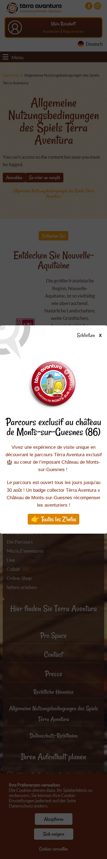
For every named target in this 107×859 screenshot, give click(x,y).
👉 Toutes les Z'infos (53, 519)
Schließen (89, 335)
